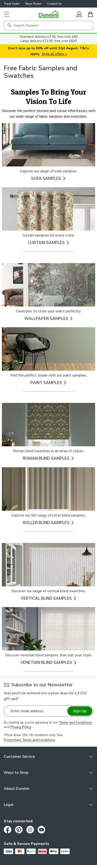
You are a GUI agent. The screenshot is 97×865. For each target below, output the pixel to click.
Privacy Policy (20, 727)
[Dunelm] (49, 14)
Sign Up (79, 711)
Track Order (12, 4)
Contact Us (54, 4)
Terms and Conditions (75, 722)
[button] (6, 14)
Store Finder (33, 4)
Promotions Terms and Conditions (29, 740)
